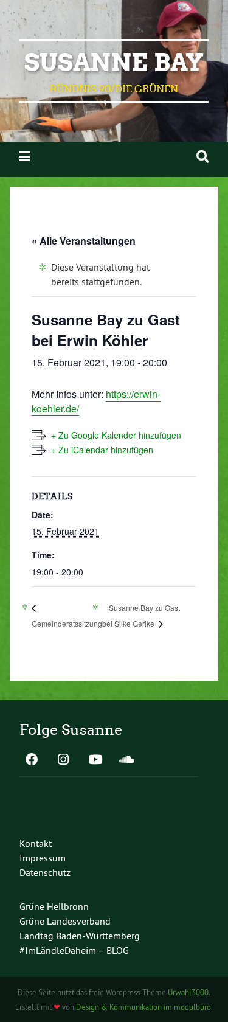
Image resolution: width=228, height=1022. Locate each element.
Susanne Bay (114, 62)
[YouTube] (95, 760)
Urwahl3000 (188, 992)
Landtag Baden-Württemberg (79, 936)
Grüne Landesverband (65, 921)
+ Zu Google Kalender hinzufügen (116, 435)
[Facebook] (31, 760)
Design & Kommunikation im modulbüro (143, 1007)
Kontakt (35, 843)
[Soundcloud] (126, 760)
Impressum (42, 858)
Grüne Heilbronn (54, 906)
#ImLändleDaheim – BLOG (74, 950)
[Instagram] (63, 760)
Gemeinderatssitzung (67, 623)
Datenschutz (45, 872)
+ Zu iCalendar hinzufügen (102, 449)
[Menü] (24, 156)
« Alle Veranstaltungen (84, 241)
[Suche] (202, 156)
